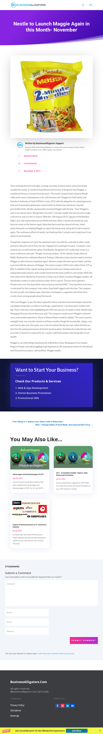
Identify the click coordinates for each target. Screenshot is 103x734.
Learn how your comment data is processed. (56, 653)
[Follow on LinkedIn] (68, 706)
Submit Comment (84, 640)
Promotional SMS (28, 398)
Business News (31, 156)
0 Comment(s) (30, 163)
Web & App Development (33, 388)
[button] (51, 730)
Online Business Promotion (34, 393)
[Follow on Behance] (73, 706)
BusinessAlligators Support (50, 143)
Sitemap (14, 715)
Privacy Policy (17, 705)
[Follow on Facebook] (58, 706)
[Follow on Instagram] (63, 706)
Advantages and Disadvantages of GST (28, 474)
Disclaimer (15, 710)
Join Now (76, 730)
